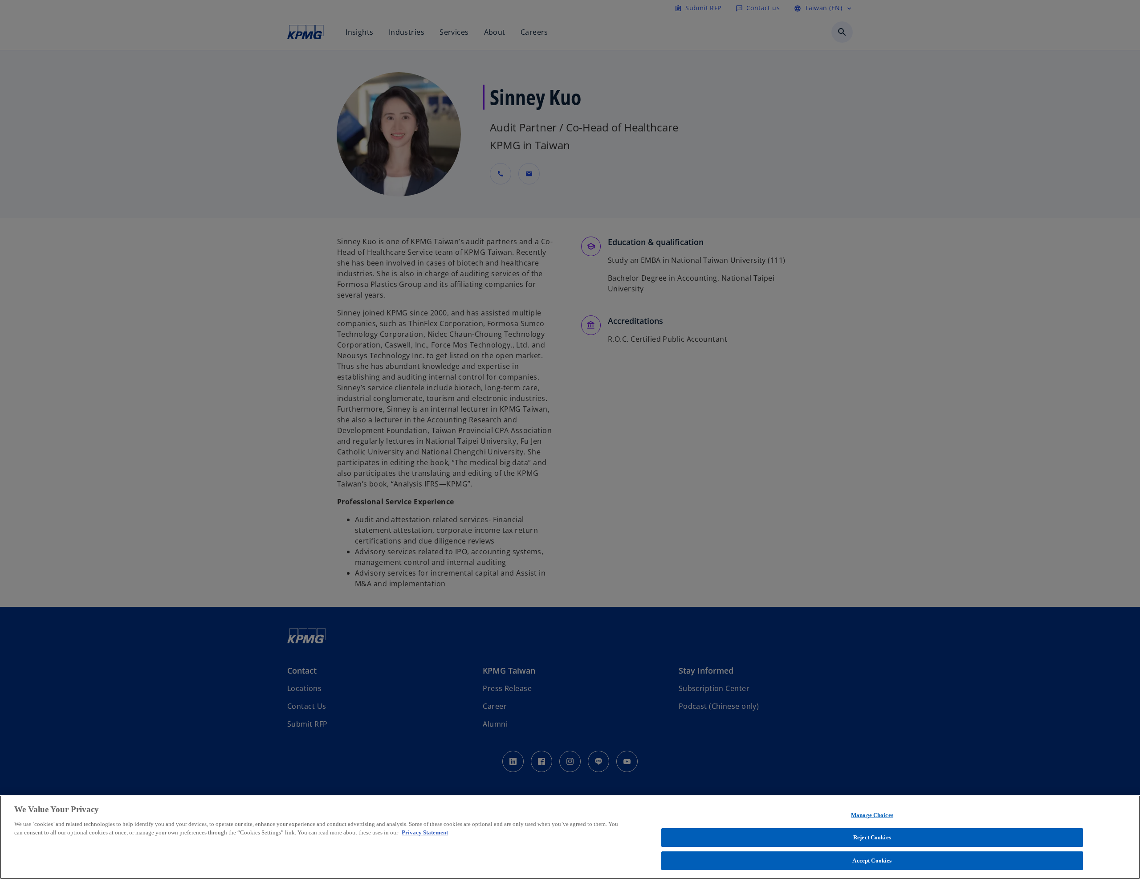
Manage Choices (872, 815)
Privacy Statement (425, 833)
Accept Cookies (872, 860)
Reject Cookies (872, 837)
